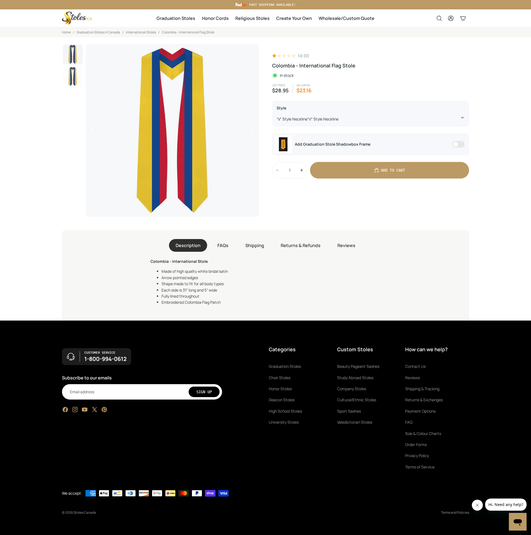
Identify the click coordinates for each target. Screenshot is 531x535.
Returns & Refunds (301, 245)
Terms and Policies (455, 512)
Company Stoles (351, 388)
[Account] (451, 18)
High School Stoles (285, 410)
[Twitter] (94, 409)
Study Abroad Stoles (355, 377)
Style (281, 108)
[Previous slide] (91, 130)
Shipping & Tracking (422, 388)
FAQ (408, 422)
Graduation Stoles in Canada (98, 32)
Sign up (204, 391)
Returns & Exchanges (424, 399)
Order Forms (416, 444)
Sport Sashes (349, 410)
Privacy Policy (417, 455)
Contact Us (415, 366)
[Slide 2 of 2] (73, 76)
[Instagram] (75, 409)
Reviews (346, 245)
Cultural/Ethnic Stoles (356, 399)
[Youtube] (84, 409)
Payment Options (420, 410)
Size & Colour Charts (423, 433)
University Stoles (284, 422)
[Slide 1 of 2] (73, 54)
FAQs (222, 245)
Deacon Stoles (282, 399)
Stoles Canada (85, 512)
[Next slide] (254, 130)
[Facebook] (65, 409)
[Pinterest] (104, 409)
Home (66, 32)
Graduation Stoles (285, 366)
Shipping (254, 245)
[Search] (439, 18)
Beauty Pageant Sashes (358, 366)
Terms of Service (419, 466)
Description (188, 245)
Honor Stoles (280, 388)
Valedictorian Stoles (354, 422)
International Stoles (141, 32)
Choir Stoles (279, 377)
